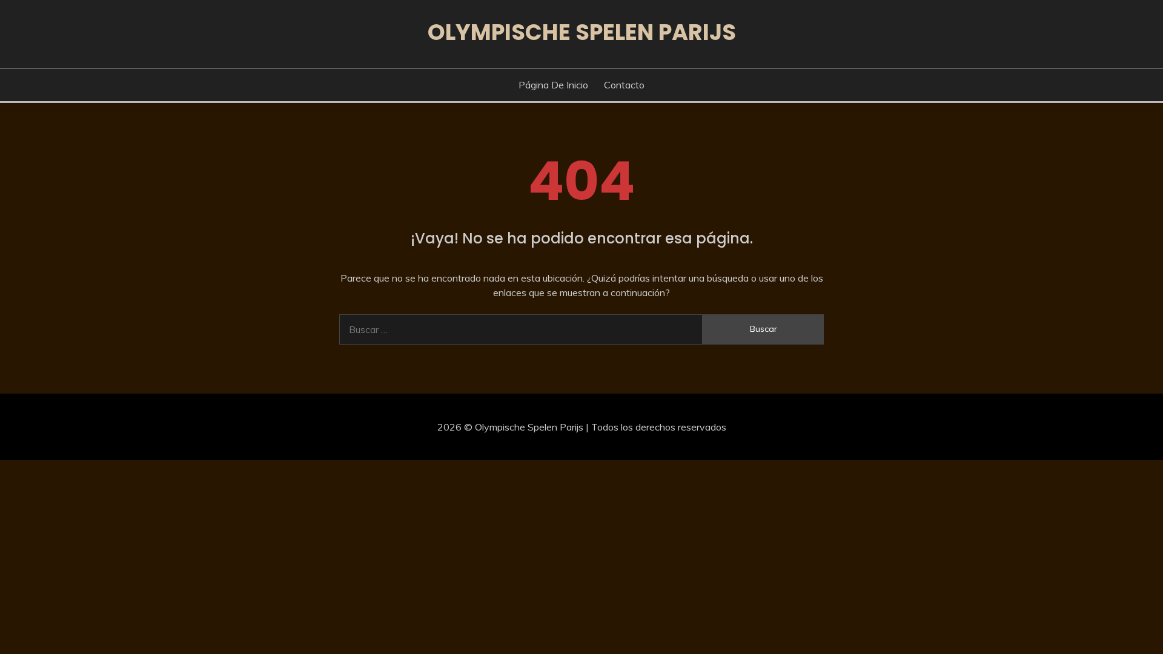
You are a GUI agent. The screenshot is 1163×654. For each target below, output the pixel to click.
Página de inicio (553, 85)
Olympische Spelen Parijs (582, 32)
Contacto (624, 85)
